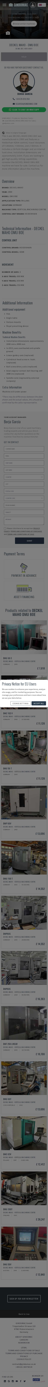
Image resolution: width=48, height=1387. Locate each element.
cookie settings (20, 703)
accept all (39, 703)
